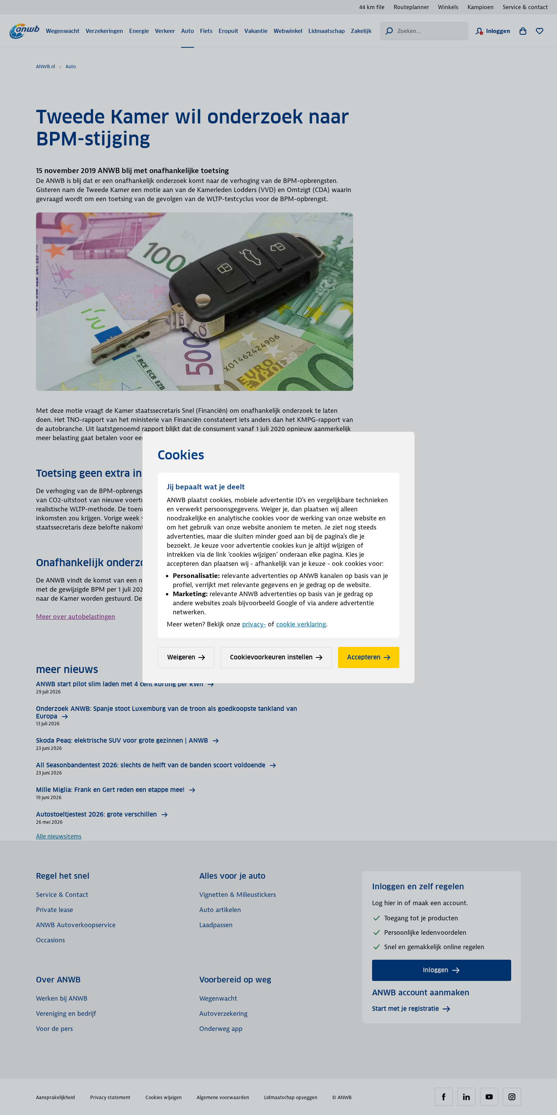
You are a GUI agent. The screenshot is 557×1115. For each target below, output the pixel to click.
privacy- (254, 624)
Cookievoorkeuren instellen (271, 657)
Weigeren (181, 657)
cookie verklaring (301, 624)
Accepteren (363, 657)
